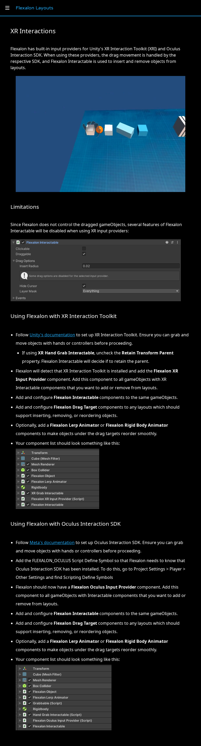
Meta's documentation (52, 542)
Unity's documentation (52, 335)
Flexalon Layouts (34, 8)
